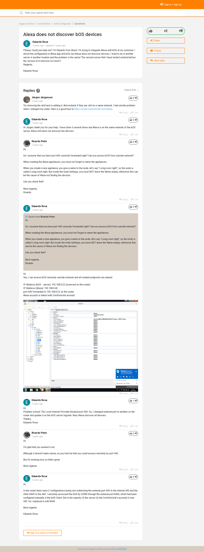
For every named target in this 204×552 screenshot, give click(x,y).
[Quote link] (27, 217)
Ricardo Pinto (39, 141)
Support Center (26, 24)
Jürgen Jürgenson (42, 97)
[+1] (150, 31)
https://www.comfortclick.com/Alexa (93, 109)
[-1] (181, 31)
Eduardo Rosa (40, 41)
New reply (159, 60)
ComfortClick (43, 24)
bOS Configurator (62, 24)
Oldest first (130, 90)
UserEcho (121, 549)
